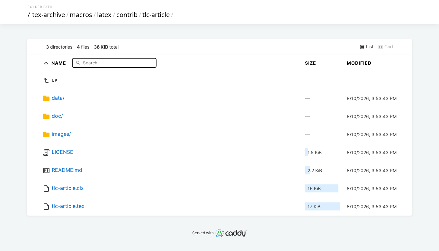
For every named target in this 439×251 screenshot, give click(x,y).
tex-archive (48, 14)
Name (59, 62)
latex (104, 14)
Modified (359, 63)
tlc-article (156, 14)
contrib (127, 14)
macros (81, 14)
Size (310, 63)
